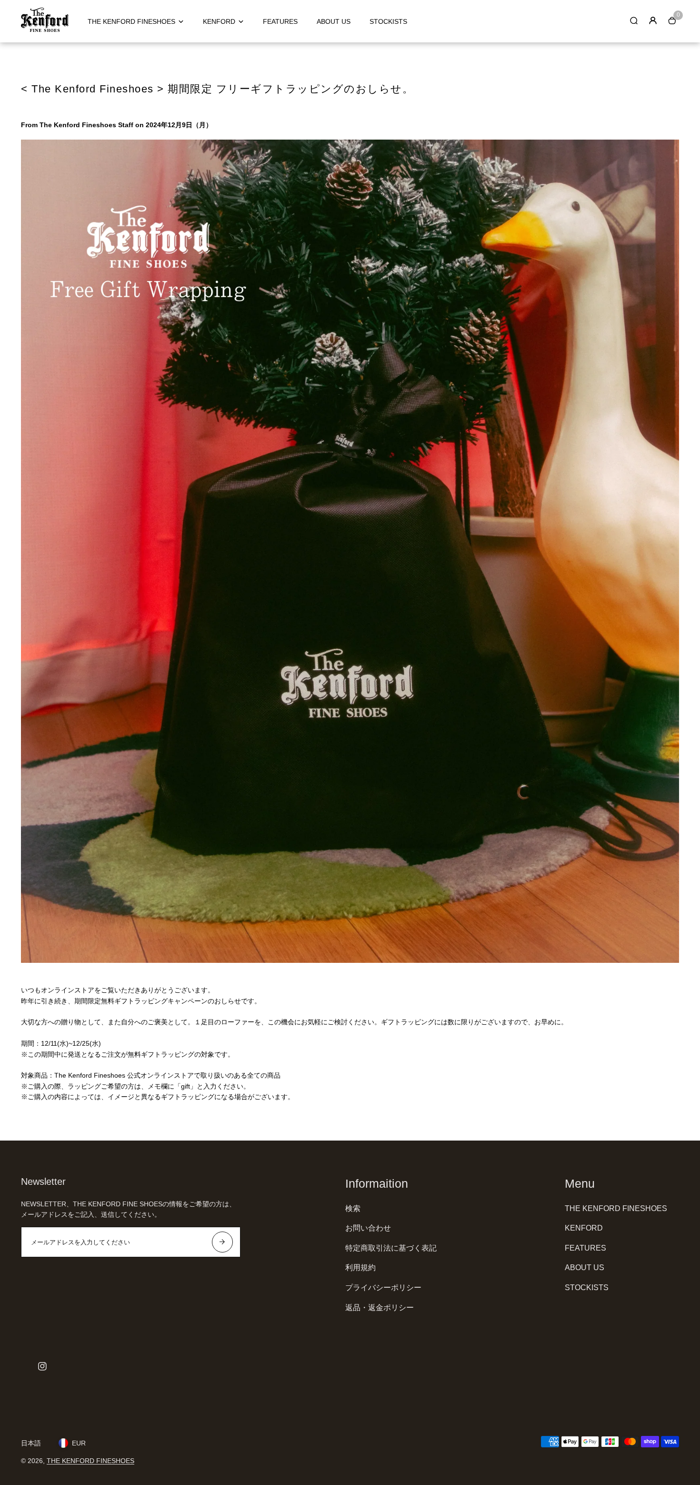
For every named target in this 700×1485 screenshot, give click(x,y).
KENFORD (219, 21)
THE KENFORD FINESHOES (131, 21)
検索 (352, 1208)
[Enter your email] (222, 1242)
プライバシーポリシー (383, 1287)
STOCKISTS (388, 21)
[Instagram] (42, 1366)
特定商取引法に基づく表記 (391, 1248)
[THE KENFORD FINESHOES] (45, 29)
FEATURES (280, 21)
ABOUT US (333, 21)
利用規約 (360, 1267)
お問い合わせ (368, 1228)
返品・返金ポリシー (379, 1307)
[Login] (653, 20)
